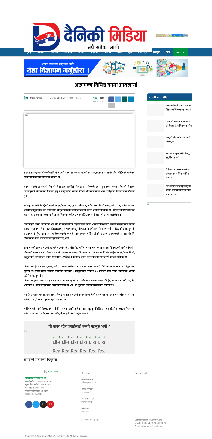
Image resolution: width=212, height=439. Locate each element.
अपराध (107, 52)
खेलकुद (156, 52)
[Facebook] (28, 404)
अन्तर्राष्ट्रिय (142, 52)
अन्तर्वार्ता (94, 52)
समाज (119, 52)
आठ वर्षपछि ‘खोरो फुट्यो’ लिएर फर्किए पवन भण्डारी (178, 107)
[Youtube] (50, 404)
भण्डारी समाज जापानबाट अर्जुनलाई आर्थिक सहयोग (179, 123)
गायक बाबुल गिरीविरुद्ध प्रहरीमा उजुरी (178, 155)
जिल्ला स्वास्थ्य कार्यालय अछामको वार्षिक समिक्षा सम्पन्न (178, 173)
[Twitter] (36, 404)
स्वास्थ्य (54, 52)
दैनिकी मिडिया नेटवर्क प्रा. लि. (35, 378)
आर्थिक (81, 52)
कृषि (130, 52)
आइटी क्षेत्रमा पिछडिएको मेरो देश (178, 139)
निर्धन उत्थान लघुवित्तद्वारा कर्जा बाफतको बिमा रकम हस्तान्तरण (178, 190)
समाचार (42, 52)
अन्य (168, 52)
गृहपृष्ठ (29, 52)
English (180, 52)
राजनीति (68, 52)
